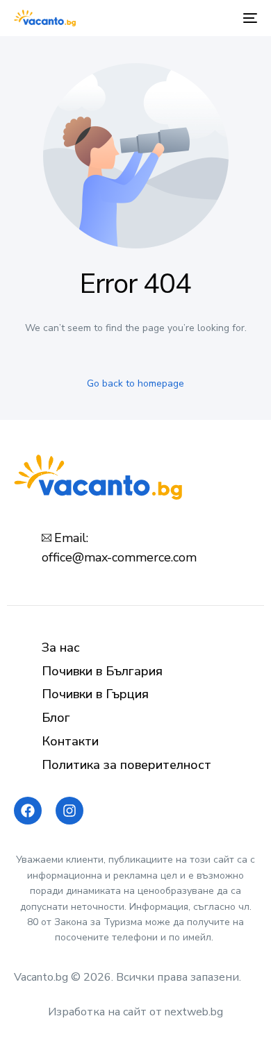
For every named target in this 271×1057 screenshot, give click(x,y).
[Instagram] (69, 811)
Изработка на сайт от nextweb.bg (135, 1012)
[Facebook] (28, 811)
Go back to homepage (135, 383)
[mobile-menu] (248, 18)
